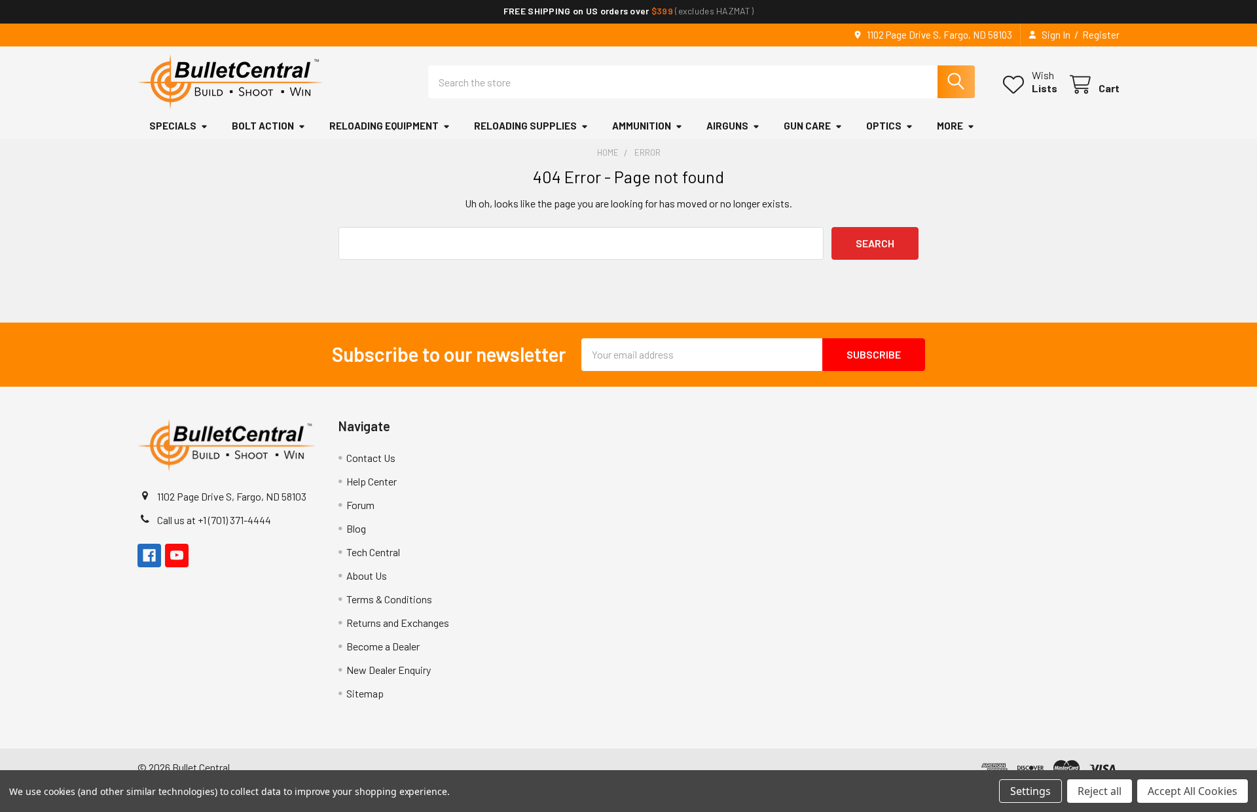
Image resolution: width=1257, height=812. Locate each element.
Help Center (371, 481)
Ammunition (641, 126)
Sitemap (365, 693)
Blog (356, 528)
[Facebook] (149, 555)
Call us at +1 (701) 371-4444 (214, 520)
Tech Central (373, 552)
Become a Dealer (383, 646)
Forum (360, 505)
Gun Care (807, 126)
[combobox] (701, 81)
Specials (172, 126)
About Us (366, 575)
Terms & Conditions (389, 599)
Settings (1030, 791)
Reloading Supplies (525, 126)
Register (1101, 35)
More (950, 126)
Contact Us (370, 457)
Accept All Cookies (1192, 791)
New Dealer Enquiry (388, 669)
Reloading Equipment (384, 126)
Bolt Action (263, 126)
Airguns (727, 126)
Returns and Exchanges (397, 622)
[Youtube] (177, 555)
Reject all (1099, 791)
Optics (884, 126)
